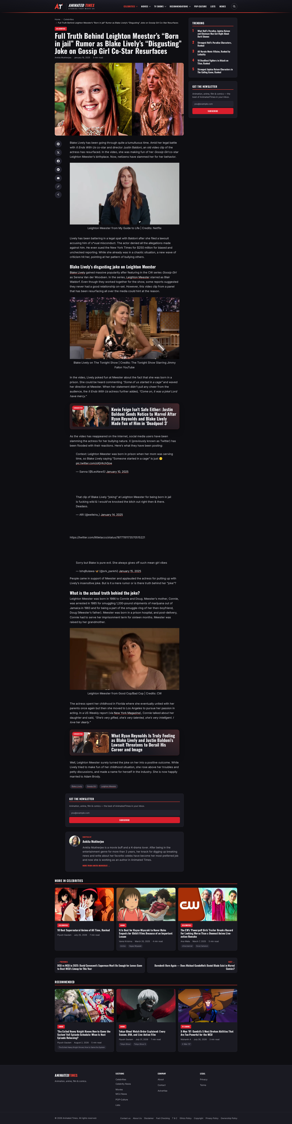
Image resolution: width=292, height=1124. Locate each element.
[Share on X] (58, 152)
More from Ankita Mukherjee (96, 865)
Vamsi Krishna (125, 941)
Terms (203, 1085)
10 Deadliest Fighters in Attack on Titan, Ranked (213, 62)
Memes (222, 6)
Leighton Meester (137, 277)
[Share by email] (58, 178)
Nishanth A (186, 1039)
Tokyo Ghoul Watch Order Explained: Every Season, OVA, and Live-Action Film (142, 1033)
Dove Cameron (202, 946)
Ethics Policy (185, 1118)
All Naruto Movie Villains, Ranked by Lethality (214, 53)
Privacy (203, 1079)
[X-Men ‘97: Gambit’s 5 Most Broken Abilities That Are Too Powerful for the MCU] (207, 1005)
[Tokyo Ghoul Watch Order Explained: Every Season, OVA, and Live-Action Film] (145, 1005)
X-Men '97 (186, 1044)
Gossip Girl (91, 786)
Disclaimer (149, 1118)
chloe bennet (187, 946)
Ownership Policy (229, 1118)
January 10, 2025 (117, 471)
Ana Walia (185, 941)
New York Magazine (127, 713)
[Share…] (58, 194)
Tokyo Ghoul (125, 1044)
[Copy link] (58, 186)
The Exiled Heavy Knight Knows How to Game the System (82, 1047)
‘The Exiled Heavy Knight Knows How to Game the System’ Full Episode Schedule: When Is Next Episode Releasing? (83, 1035)
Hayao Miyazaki (135, 946)
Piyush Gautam (64, 935)
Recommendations (179, 6)
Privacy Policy (212, 1118)
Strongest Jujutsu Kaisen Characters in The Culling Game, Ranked (215, 71)
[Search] (234, 6)
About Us (137, 1118)
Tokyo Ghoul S (140, 1044)
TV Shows (158, 6)
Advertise (162, 1090)
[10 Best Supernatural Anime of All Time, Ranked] (84, 904)
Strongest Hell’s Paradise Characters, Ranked (214, 44)
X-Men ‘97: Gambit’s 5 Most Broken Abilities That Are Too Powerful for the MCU (207, 1033)
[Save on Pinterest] (58, 143)
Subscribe (124, 820)
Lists (213, 6)
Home (57, 19)
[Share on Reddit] (58, 169)
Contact (162, 1085)
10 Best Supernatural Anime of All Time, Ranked (83, 930)
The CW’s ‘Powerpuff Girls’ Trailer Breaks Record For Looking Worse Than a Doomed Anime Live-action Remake (207, 933)
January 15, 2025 (130, 571)
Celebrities (129, 6)
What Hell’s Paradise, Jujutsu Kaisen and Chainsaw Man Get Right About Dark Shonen (214, 33)
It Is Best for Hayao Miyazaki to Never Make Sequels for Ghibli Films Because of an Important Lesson (145, 933)
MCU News (121, 1093)
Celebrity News (123, 1084)
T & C (174, 1118)
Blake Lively (77, 272)
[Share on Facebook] (58, 161)
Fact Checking (163, 1118)
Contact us (125, 1118)
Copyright (198, 1118)
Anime (122, 925)
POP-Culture (200, 6)
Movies (144, 6)
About (161, 1079)
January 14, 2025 (112, 514)
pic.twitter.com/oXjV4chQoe (94, 463)
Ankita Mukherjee (63, 57)
